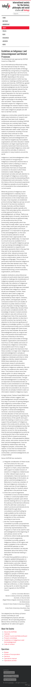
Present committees (10, 638)
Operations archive (10, 660)
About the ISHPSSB (10, 632)
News (4, 44)
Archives (5, 41)
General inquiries (9, 672)
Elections (7, 656)
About (4, 28)
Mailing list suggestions (11, 676)
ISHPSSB (10, 682)
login (26, 684)
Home (4, 18)
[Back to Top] (29, 685)
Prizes (4, 31)
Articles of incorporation (12, 654)
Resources (6, 38)
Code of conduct (9, 644)
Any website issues (10, 679)
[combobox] (21, 13)
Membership (6, 24)
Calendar (7, 634)
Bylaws (6, 652)
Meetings (5, 21)
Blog (4, 34)
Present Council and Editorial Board (15, 636)
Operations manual (10, 658)
